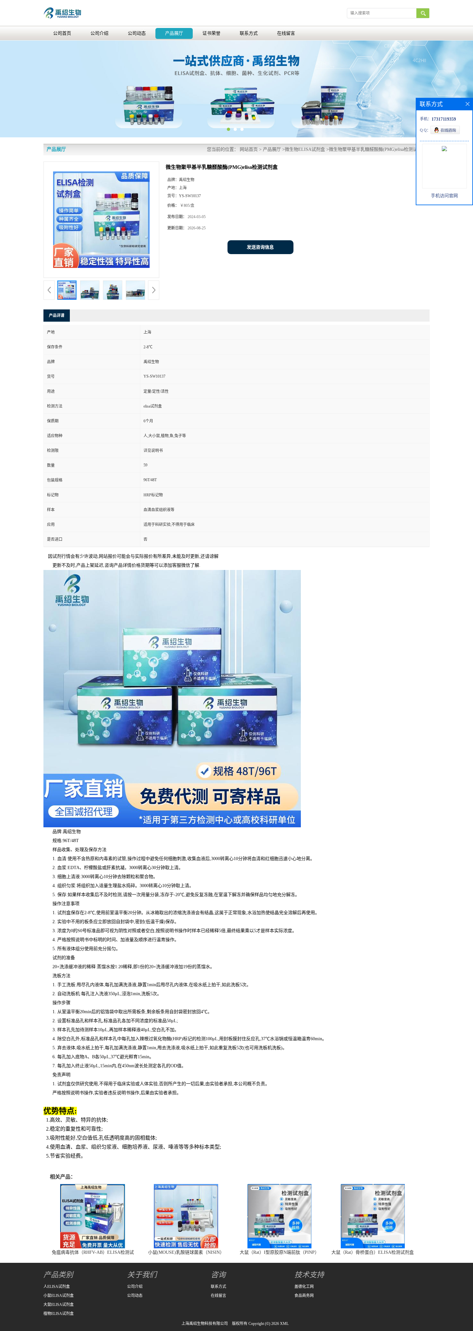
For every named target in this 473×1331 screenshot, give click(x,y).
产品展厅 (174, 33)
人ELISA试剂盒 (56, 1286)
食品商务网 (304, 1295)
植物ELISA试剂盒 (58, 1313)
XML (284, 1323)
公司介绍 (99, 33)
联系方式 (249, 33)
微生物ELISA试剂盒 (305, 149)
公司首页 (62, 33)
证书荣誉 (211, 33)
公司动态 (137, 33)
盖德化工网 (304, 1286)
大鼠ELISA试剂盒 (58, 1304)
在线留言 (286, 33)
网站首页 (249, 149)
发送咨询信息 (260, 247)
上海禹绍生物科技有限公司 (204, 1323)
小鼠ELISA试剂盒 (58, 1295)
